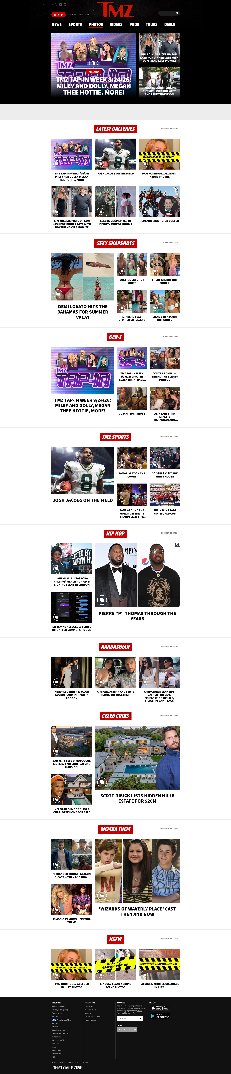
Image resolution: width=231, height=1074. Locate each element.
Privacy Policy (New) (60, 1010)
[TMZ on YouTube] (129, 1029)
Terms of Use (57, 1013)
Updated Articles (58, 1030)
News (57, 25)
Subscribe (140, 1018)
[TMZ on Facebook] (53, 4)
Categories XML (58, 1040)
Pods (134, 25)
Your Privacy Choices (65, 1020)
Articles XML (57, 1027)
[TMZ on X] (56, 4)
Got (58, 14)
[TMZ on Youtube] (60, 4)
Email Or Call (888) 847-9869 (78, 15)
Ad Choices (56, 1017)
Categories (56, 1037)
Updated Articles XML (60, 1033)
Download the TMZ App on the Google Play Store (160, 1016)
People (55, 1047)
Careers (88, 1013)
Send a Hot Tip (90, 1010)
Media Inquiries (90, 1020)
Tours (151, 25)
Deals (169, 25)
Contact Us (89, 1006)
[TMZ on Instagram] (65, 4)
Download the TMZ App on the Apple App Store (160, 1008)
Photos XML (57, 1054)
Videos (116, 25)
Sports (75, 25)
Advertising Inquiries (92, 1017)
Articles (55, 1023)
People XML (56, 1050)
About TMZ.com (58, 1006)
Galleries (55, 1044)
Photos (96, 25)
